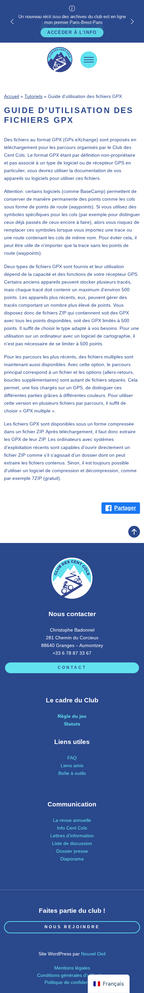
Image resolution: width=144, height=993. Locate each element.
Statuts (72, 724)
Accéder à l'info (72, 32)
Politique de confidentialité (72, 982)
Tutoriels (33, 96)
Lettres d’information (72, 835)
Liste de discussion (72, 843)
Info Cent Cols (72, 828)
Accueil (11, 96)
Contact (72, 667)
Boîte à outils (72, 773)
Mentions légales (72, 968)
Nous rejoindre (72, 927)
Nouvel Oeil (93, 953)
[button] (132, 21)
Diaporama (72, 858)
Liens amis (72, 765)
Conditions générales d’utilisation (72, 975)
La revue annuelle (72, 820)
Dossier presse (72, 851)
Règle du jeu (72, 716)
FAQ (72, 757)
